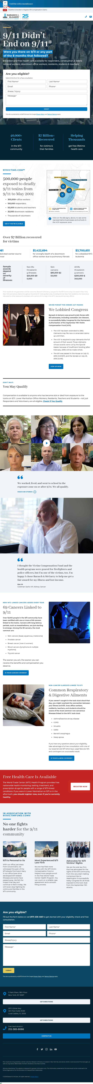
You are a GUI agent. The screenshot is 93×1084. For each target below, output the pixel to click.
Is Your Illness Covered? (61, 758)
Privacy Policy (40, 114)
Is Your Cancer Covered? (16, 673)
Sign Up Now (56, 366)
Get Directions (46, 1002)
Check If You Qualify (52, 401)
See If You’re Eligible (14, 224)
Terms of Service (52, 114)
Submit (46, 109)
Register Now (80, 787)
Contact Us (46, 1036)
